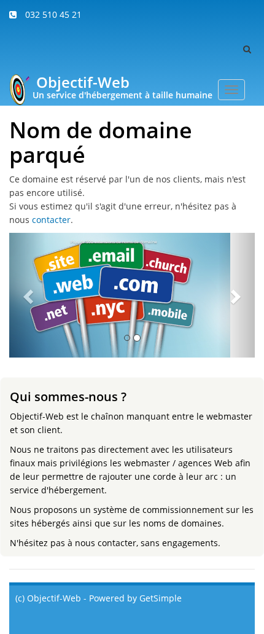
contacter (51, 219)
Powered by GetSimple (135, 598)
